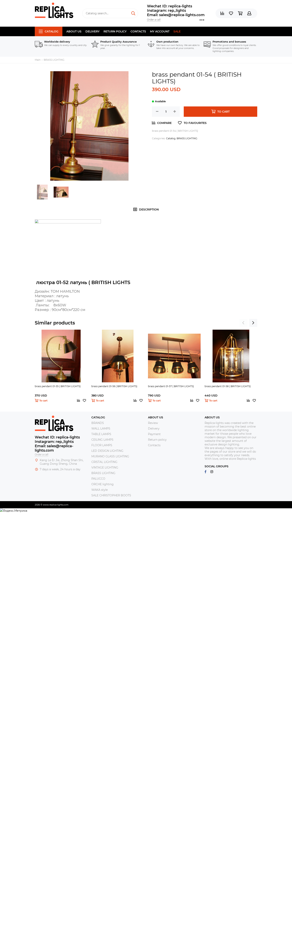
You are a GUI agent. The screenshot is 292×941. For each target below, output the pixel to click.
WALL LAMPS (100, 428)
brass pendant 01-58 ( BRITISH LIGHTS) (228, 386)
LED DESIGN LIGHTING (107, 451)
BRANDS (97, 423)
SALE (177, 31)
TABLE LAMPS (101, 434)
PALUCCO (98, 478)
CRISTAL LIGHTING (104, 462)
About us (73, 31)
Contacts (138, 31)
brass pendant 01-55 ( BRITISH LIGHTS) (58, 386)
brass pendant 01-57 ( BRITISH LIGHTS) (171, 386)
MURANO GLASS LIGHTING (110, 456)
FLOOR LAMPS (101, 445)
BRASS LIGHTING (187, 138)
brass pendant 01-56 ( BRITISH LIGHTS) (114, 386)
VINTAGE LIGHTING (104, 467)
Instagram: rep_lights (166, 10)
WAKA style (99, 490)
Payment (154, 434)
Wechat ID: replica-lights (169, 6)
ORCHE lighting (102, 484)
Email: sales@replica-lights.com (176, 15)
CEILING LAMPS (102, 439)
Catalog (51, 31)
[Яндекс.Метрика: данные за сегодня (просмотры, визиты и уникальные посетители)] (13, 510)
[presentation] (243, 323)
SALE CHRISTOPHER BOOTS (111, 495)
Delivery (92, 31)
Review (153, 423)
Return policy (115, 31)
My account (159, 31)
